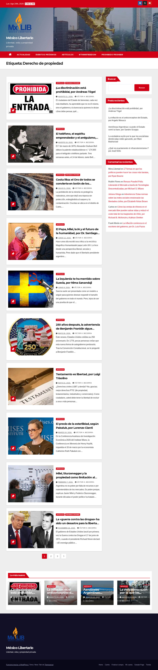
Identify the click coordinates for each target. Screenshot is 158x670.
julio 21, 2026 (64, 188)
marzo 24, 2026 (65, 432)
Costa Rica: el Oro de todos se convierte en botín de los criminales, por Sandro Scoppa (76, 183)
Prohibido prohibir (112, 55)
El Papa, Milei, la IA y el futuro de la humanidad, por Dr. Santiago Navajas (77, 233)
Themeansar (49, 665)
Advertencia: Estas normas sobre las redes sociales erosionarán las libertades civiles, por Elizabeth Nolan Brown (128, 197)
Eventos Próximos (46, 55)
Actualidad (23, 55)
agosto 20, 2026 (93, 597)
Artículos (68, 55)
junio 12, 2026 (64, 238)
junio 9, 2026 (64, 287)
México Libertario (19, 38)
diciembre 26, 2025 (67, 528)
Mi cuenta (128, 665)
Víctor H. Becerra (85, 96)
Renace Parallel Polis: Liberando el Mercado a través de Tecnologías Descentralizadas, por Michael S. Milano (128, 185)
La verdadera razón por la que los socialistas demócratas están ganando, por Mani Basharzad (128, 139)
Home (101, 665)
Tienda (148, 665)
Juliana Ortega (114, 194)
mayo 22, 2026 (64, 383)
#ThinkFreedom (87, 55)
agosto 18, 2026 (65, 142)
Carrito (107, 665)
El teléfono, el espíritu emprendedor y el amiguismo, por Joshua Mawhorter (76, 137)
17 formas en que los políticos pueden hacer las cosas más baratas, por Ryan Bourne (128, 172)
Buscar (112, 79)
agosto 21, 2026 (65, 96)
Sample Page (139, 665)
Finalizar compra (117, 665)
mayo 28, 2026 (64, 333)
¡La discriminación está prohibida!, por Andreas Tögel (23, 593)
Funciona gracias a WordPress (17, 665)
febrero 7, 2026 (65, 482)
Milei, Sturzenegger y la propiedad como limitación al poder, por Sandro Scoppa (75, 477)
